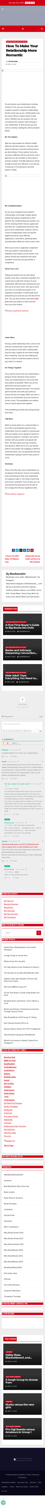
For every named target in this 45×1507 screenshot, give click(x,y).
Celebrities (8, 1209)
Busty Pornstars (10, 1204)
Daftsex (7, 1074)
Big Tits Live (8, 901)
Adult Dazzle (9, 1090)
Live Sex (4, 1491)
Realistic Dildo (10, 1077)
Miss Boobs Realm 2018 (13, 1244)
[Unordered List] (17, 730)
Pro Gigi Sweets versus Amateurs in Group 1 (21, 967)
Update (17, 872)
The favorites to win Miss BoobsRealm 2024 (21, 973)
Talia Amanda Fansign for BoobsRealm (19, 1035)
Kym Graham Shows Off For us (16, 1023)
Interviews (8, 1221)
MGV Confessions (11, 1227)
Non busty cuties (10, 1273)
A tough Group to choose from (16, 955)
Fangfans (5, 1487)
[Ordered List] (14, 730)
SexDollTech (9, 1070)
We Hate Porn (9, 1129)
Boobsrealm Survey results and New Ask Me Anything (32, 559)
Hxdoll (6, 1080)
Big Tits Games (10, 917)
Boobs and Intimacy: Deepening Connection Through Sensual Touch (20, 653)
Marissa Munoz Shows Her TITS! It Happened (22, 1029)
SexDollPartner (10, 1067)
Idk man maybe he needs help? (24, 825)
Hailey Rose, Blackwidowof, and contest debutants (17, 1357)
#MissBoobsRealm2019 (13, 1175)
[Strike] (11, 730)
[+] (30, 730)
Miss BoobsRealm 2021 (13, 1256)
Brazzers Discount (11, 904)
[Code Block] (22, 730)
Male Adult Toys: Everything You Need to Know (20, 678)
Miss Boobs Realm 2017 (13, 1238)
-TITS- (6, 1097)
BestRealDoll (9, 1064)
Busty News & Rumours (13, 1198)
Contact (11, 1487)
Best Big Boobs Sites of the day (17, 41)
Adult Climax (9, 1093)
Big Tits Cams (9, 911)
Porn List (7, 1136)
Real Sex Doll (9, 1057)
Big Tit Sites (9, 1084)
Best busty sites (23, 1482)
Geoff (16, 789)
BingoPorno (8, 907)
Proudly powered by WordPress (16, 1474)
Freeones (7, 1123)
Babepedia (8, 1120)
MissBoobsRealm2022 (13, 1267)
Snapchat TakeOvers (12, 1291)
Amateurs (8, 1180)
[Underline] (9, 730)
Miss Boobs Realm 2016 (13, 1233)
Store (39, 1482)
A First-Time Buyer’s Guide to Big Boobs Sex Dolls (22, 626)
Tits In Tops (9, 1145)
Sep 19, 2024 (12, 1361)
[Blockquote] (19, 730)
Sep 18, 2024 (12, 1386)
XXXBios (7, 1087)
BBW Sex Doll (10, 1061)
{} (27, 730)
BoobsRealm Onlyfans (9, 1482)
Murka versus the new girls (14, 961)
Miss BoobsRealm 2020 (13, 1250)
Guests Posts (9, 1215)
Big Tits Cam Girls (11, 914)
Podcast (7, 1279)
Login (41, 716)
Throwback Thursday (12, 1296)
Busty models (9, 1192)
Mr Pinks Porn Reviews (13, 1103)
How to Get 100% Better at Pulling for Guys (12, 559)
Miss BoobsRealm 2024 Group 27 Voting (20, 1017)
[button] (42, 29)
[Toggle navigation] (23, 29)
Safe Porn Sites (10, 1133)
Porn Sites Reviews (12, 1285)
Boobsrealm (13, 61)
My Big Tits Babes (11, 1107)
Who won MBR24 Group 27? (15, 987)
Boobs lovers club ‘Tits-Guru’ (15, 1126)
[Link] (24, 730)
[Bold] (3, 730)
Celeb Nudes (9, 1100)
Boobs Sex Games (22, 1487)
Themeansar (22, 1477)
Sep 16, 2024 (12, 1436)
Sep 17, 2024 (12, 1411)
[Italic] (6, 730)
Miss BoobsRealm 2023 (13, 1262)
